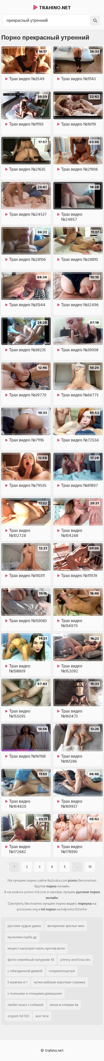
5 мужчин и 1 (17, 982)
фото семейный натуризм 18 (31, 960)
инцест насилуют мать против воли (36, 948)
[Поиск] (95, 21)
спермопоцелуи (62, 971)
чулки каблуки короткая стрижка (59, 982)
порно (51, 886)
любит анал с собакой (25, 1005)
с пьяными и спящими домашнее (35, 993)
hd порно (48, 909)
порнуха (85, 903)
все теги (42, 1016)
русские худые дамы (24, 926)
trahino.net (54, 8)
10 (90, 867)
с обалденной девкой (25, 971)
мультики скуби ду (22, 937)
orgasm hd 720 (18, 1016)
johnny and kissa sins (75, 960)
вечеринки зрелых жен (65, 926)
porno (72, 880)
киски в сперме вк (64, 1005)
